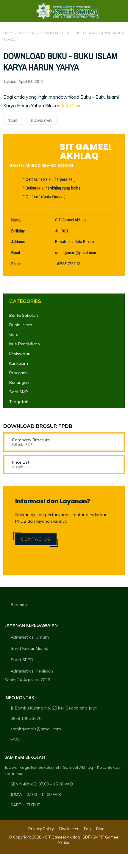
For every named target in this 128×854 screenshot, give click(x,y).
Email (15, 253)
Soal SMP (18, 392)
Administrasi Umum (30, 637)
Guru (13, 334)
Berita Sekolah (23, 315)
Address (18, 242)
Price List (20, 462)
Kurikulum (18, 363)
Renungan (19, 382)
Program (18, 372)
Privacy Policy (41, 828)
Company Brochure (31, 439)
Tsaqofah (18, 401)
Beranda (19, 604)
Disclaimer (69, 828)
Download (26, 33)
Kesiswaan (19, 353)
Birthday (18, 231)
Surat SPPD (22, 659)
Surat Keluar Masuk (29, 648)
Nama (16, 220)
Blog (100, 828)
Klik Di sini (72, 105)
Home (8, 33)
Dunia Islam (20, 324)
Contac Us (36, 539)
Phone (16, 264)
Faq (87, 828)
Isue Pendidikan (24, 344)
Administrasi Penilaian (32, 671)
